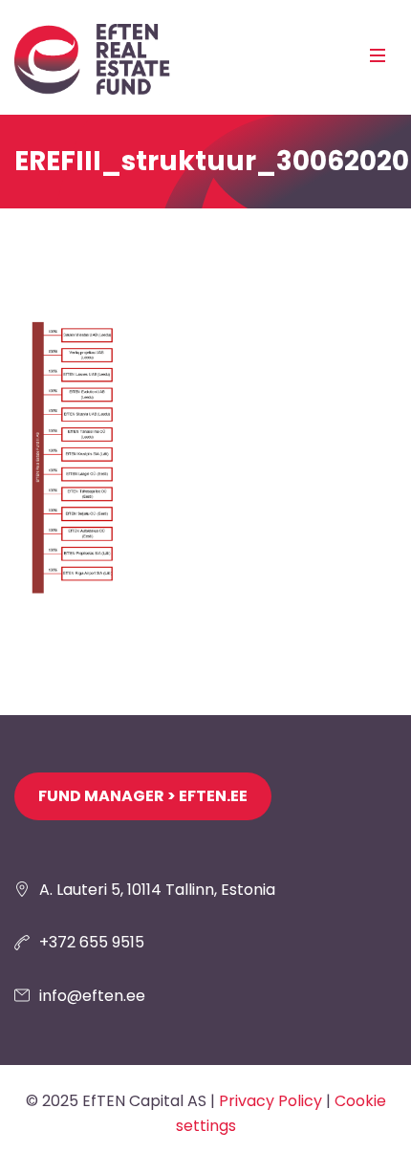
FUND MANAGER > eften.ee (143, 796)
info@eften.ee (92, 996)
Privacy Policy (270, 1101)
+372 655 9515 (91, 942)
